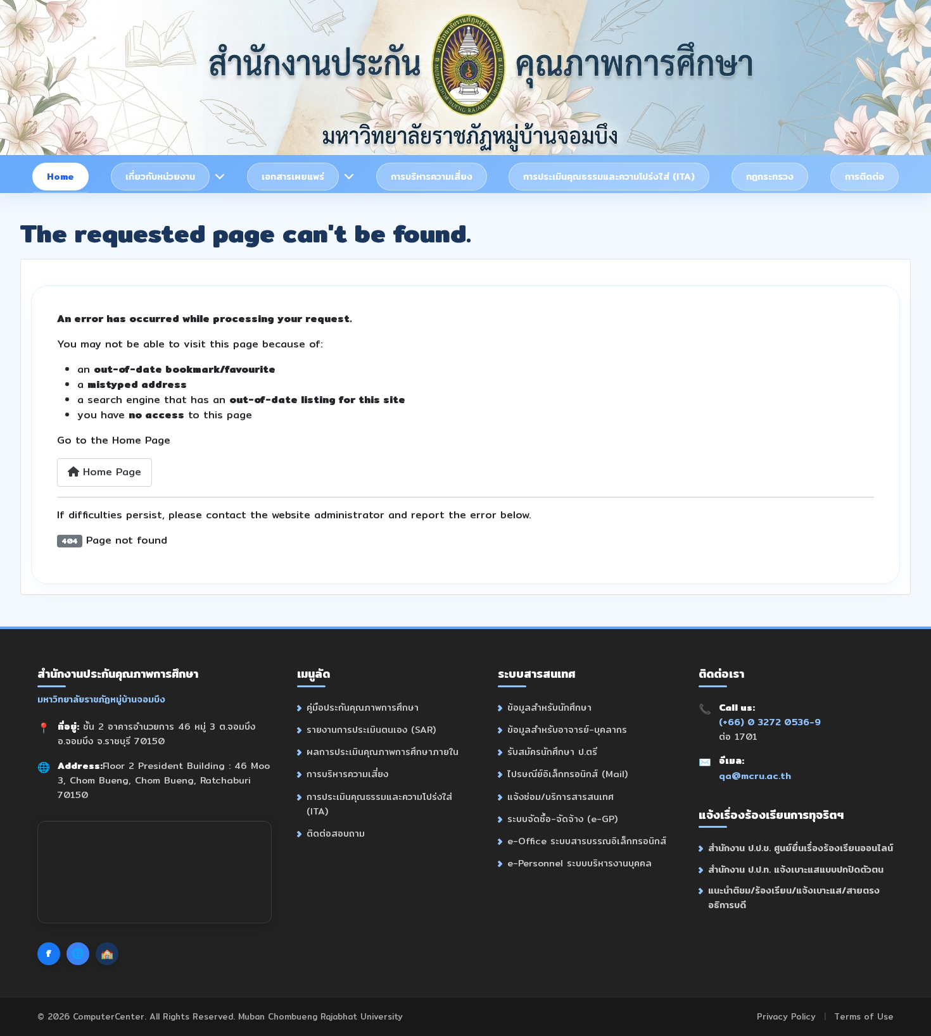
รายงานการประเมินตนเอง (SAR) (371, 729)
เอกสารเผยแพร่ (293, 176)
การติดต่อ (864, 176)
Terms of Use (864, 1016)
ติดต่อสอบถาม (336, 833)
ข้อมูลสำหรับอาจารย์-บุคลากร (567, 729)
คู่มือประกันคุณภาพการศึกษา (363, 707)
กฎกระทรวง (770, 176)
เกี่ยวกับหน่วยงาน (160, 176)
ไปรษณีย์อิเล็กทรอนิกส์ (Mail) (567, 773)
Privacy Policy (786, 1016)
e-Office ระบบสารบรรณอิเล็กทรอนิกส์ (586, 840)
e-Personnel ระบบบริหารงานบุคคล (579, 863)
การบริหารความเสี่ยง (431, 176)
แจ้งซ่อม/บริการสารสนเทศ (560, 796)
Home (60, 176)
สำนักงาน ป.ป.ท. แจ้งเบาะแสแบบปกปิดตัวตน (796, 869)
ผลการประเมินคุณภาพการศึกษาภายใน (383, 751)
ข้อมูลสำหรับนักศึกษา (549, 707)
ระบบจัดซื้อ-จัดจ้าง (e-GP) (562, 818)
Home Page (110, 472)
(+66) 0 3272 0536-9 (770, 722)
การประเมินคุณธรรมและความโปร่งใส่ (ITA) (609, 176)
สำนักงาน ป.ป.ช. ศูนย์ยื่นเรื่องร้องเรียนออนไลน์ (800, 847)
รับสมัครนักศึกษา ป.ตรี (552, 751)
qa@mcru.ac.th (755, 775)
